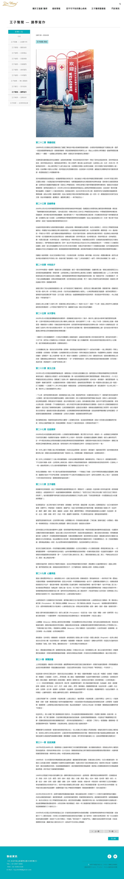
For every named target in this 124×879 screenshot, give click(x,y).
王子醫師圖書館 (98, 9)
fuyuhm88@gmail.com (22, 870)
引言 (19, 36)
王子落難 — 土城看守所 (19, 42)
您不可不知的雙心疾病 (76, 9)
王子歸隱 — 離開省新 (19, 47)
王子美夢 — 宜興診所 (19, 97)
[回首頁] (10, 4)
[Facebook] (108, 856)
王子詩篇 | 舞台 (42, 42)
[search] (120, 4)
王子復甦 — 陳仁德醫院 (19, 81)
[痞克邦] (114, 856)
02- (13, 864)
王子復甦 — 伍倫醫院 (19, 64)
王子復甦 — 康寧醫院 (19, 70)
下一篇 (111, 831)
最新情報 (56, 9)
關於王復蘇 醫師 (40, 9)
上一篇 (97, 831)
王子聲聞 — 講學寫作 (19, 92)
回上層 (113, 838)
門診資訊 (116, 9)
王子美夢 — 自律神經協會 (19, 103)
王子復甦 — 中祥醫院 (19, 75)
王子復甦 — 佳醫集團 (19, 58)
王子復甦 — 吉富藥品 (19, 53)
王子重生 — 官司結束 (19, 86)
